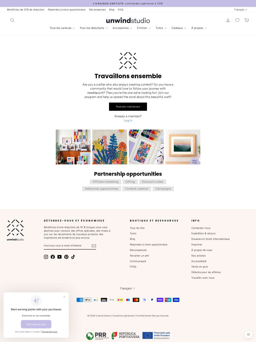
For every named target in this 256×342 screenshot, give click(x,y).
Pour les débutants (92, 28)
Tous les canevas (61, 28)
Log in (128, 120)
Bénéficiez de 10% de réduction (25, 9)
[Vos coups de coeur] (237, 20)
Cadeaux (178, 28)
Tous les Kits (137, 228)
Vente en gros (199, 266)
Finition (142, 28)
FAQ (120, 9)
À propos (197, 28)
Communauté (138, 261)
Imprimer (196, 244)
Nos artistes (198, 255)
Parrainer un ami (139, 255)
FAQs (133, 266)
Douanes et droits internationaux (210, 238)
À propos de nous (201, 250)
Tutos (160, 28)
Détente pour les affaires (206, 272)
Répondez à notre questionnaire (67, 9)
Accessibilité (199, 261)
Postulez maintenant (128, 106)
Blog (111, 9)
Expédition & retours (203, 233)
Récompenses (97, 9)
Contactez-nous (200, 228)
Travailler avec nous (203, 277)
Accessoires (121, 28)
